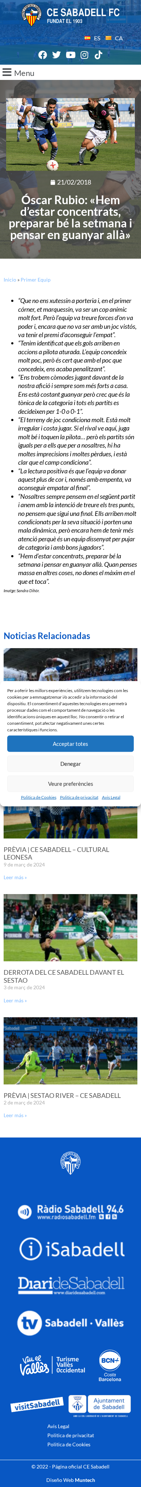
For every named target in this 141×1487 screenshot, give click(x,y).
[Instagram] (84, 55)
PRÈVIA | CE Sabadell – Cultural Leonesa (56, 853)
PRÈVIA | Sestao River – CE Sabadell (62, 1095)
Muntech (85, 1480)
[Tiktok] (98, 55)
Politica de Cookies (38, 797)
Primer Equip (36, 279)
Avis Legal (111, 797)
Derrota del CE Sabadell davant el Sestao (64, 976)
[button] (70, 72)
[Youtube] (70, 55)
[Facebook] (43, 55)
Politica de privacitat (79, 797)
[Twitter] (57, 55)
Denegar (70, 763)
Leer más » (15, 877)
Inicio (10, 279)
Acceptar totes (70, 743)
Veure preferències (70, 783)
